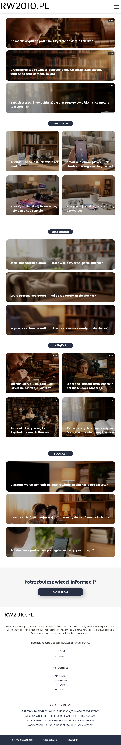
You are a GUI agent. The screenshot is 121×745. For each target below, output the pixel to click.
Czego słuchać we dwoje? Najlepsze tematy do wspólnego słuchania (59, 517)
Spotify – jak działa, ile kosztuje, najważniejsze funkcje (34, 208)
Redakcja (60, 651)
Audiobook (60, 231)
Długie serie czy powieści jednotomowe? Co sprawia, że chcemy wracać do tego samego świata (56, 72)
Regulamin (72, 740)
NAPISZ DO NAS (60, 592)
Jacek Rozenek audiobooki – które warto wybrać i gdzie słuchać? (56, 263)
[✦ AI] (32, 392)
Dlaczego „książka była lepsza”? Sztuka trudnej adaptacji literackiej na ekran (90, 386)
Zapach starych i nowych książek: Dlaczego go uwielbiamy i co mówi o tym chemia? (60, 105)
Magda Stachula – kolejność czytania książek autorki (60, 725)
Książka (60, 345)
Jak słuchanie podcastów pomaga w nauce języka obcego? (52, 550)
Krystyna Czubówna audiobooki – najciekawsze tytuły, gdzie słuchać (59, 328)
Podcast (60, 453)
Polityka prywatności (22, 740)
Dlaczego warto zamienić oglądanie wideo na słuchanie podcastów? (59, 485)
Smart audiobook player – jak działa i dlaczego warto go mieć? (90, 164)
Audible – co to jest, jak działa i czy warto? (35, 164)
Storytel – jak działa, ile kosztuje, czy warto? (90, 208)
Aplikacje (60, 123)
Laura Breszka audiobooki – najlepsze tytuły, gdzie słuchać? (53, 296)
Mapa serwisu (50, 740)
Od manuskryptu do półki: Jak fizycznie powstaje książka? (51, 41)
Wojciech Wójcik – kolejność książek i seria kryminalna (60, 721)
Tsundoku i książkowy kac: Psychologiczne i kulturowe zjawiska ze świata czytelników (33, 430)
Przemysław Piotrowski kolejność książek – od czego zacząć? (60, 711)
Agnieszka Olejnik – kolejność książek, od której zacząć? (60, 716)
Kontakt (60, 657)
